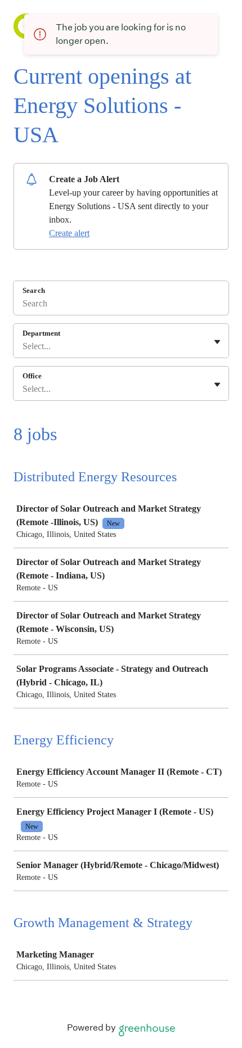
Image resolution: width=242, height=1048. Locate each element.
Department (41, 333)
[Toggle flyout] (217, 342)
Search (34, 290)
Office (32, 376)
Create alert (69, 233)
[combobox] (24, 346)
